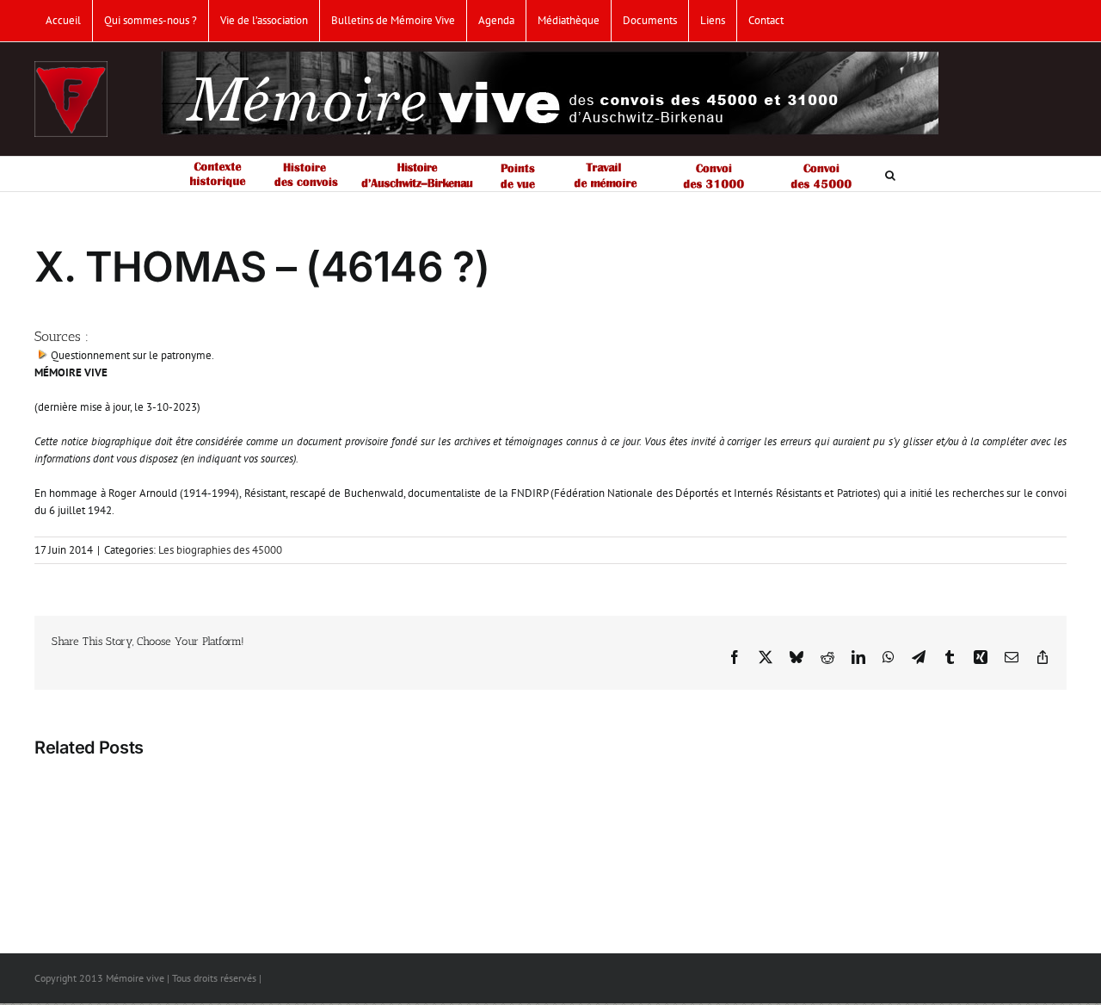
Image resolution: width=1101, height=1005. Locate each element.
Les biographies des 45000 (220, 550)
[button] (890, 174)
